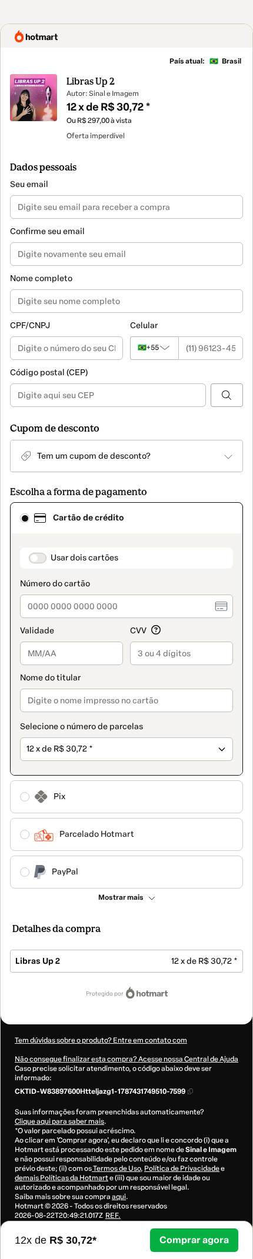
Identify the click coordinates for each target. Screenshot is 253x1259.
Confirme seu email (47, 231)
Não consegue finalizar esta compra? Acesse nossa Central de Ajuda (126, 1059)
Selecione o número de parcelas (81, 727)
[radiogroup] (126, 695)
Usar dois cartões (84, 558)
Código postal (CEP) (49, 373)
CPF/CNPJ (30, 325)
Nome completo (41, 278)
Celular (144, 325)
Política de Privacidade (181, 1168)
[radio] (24, 518)
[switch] (37, 558)
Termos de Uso (116, 1168)
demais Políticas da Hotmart (61, 1178)
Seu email (29, 184)
